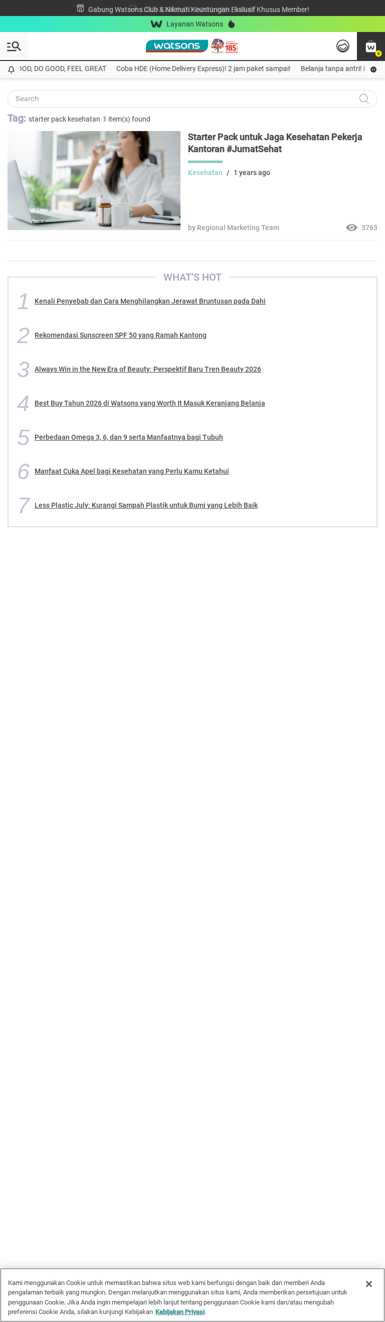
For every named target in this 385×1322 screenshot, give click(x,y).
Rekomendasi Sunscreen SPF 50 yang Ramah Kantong (121, 335)
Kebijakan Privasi (180, 1311)
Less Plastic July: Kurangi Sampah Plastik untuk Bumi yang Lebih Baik (146, 505)
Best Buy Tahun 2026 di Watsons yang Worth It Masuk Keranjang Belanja (150, 403)
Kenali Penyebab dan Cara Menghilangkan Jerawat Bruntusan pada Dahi (150, 301)
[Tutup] (369, 1284)
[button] (371, 46)
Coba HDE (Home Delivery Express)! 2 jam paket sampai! (197, 69)
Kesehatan (205, 173)
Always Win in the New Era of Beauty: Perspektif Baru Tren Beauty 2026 (148, 369)
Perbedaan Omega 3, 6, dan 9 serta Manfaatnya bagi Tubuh (129, 437)
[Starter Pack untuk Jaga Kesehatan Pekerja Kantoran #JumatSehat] (94, 228)
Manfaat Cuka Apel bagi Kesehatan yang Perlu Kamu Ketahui (132, 471)
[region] (192, 1295)
